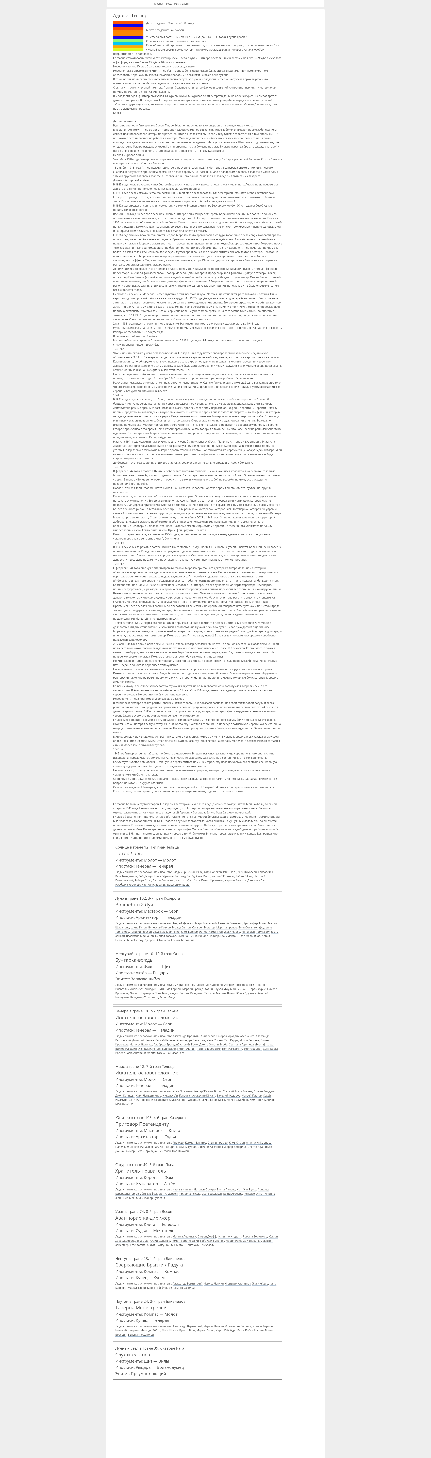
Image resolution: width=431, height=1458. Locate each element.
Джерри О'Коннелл (157, 940)
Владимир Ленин (184, 872)
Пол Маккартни (232, 1049)
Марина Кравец (226, 927)
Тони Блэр (161, 993)
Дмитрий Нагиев (143, 1040)
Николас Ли (170, 1095)
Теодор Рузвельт (154, 1198)
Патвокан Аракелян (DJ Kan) (197, 1095)
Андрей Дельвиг (183, 923)
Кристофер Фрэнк (255, 923)
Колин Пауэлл (214, 989)
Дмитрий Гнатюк (183, 985)
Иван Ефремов (164, 876)
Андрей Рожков (234, 985)
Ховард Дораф (124, 1241)
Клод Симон (237, 1142)
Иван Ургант (215, 1040)
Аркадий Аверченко (241, 1036)
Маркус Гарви (137, 1288)
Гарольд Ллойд (185, 876)
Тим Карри (231, 1040)
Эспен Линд (167, 997)
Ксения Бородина (182, 940)
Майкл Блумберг (237, 1100)
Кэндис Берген (179, 993)
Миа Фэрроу (135, 940)
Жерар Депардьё (235, 1147)
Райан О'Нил (244, 876)
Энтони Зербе (218, 1044)
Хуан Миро (203, 876)
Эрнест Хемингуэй (211, 932)
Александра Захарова (191, 1040)
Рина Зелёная (149, 1147)
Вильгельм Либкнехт (128, 989)
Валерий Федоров (228, 1095)
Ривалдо (178, 1142)
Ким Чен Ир (257, 1100)
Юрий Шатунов (160, 1241)
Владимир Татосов (202, 993)
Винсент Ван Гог (256, 985)
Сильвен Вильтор (203, 927)
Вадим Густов (187, 1147)
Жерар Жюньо (203, 1091)
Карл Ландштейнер (148, 1095)
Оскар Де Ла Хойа (199, 1100)
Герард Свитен (181, 927)
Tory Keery (263, 932)
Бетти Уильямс (248, 927)
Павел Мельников (127, 1147)
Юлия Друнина (246, 993)
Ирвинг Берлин (263, 1326)
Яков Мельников (249, 936)
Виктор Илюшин (126, 1049)
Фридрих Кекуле (189, 1193)
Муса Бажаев (243, 1091)
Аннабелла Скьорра (214, 1036)
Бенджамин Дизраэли (200, 1245)
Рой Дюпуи (146, 876)
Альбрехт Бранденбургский (172, 1044)
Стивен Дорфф (206, 1236)
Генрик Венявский (164, 1049)
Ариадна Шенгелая (158, 1151)
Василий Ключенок (210, 1147)
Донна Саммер (125, 1151)
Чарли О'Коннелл (222, 876)
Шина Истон (139, 927)
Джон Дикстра (264, 1044)
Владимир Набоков (209, 872)
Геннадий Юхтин (154, 989)
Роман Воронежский (185, 1241)
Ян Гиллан (248, 932)
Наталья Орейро (205, 1189)
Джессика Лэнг (257, 880)
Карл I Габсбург (157, 1288)
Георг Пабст (245, 1330)
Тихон (140, 1151)
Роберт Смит (143, 880)
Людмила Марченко (166, 932)
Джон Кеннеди (125, 1095)
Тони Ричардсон (141, 932)
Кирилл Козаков (165, 936)
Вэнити (133, 1100)
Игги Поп (229, 872)
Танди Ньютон (175, 1245)
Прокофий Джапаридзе (154, 1100)
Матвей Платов (252, 1095)
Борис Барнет (253, 1049)
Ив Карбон (174, 989)
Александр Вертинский (188, 1283)
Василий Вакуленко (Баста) (172, 884)
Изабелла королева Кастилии (134, 884)
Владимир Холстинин (144, 997)
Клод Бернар (189, 932)
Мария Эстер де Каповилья (243, 1241)
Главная (158, 3)
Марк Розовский (206, 923)
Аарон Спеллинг (163, 880)
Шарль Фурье (257, 989)
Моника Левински (184, 1236)
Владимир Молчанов (140, 936)
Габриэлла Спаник (212, 1241)
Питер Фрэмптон (212, 880)
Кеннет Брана (169, 1147)
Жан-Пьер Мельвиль (128, 1198)
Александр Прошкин (186, 1036)
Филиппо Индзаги (229, 1236)
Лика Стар (141, 1241)
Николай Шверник (127, 1330)
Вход (169, 3)
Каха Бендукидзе (126, 876)
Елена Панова (226, 1189)
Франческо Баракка (238, 1326)
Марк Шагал (170, 1330)
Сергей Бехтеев (165, 1040)
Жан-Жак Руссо (246, 1189)
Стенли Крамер (218, 1142)
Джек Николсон (247, 872)
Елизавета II (266, 872)
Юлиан (273, 1236)
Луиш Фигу (157, 1245)
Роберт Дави (123, 1053)
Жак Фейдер (232, 932)
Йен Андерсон (168, 1193)
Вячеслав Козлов (159, 927)
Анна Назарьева (174, 1053)
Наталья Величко (141, 1044)
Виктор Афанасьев (260, 1147)
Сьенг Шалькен (212, 1193)
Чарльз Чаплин (183, 1189)
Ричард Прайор (208, 936)
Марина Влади (225, 993)
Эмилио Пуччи (187, 936)
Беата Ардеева (232, 1193)
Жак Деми (144, 1049)
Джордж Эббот (150, 1330)
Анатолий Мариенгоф (147, 1053)
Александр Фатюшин (209, 985)
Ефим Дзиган (228, 936)
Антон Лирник (265, 1193)
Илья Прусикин (183, 1091)
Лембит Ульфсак (147, 1193)
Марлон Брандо (192, 989)
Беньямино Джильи (182, 1288)
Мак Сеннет (179, 1100)
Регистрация (181, 3)
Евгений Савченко (230, 923)
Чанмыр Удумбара (187, 880)
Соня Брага (270, 1049)
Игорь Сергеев (249, 1040)
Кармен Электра (235, 880)
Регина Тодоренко (209, 1049)
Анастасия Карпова (259, 1142)
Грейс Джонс (199, 1044)
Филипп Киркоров (142, 993)
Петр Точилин (186, 1049)
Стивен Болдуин (264, 1091)
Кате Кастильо (139, 1245)
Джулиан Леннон (235, 989)
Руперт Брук (187, 1330)
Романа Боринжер (255, 1236)
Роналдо (249, 1193)
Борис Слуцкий (224, 1091)
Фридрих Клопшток (238, 1283)
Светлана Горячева (241, 1044)
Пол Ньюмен (180, 1151)
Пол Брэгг (218, 1100)
